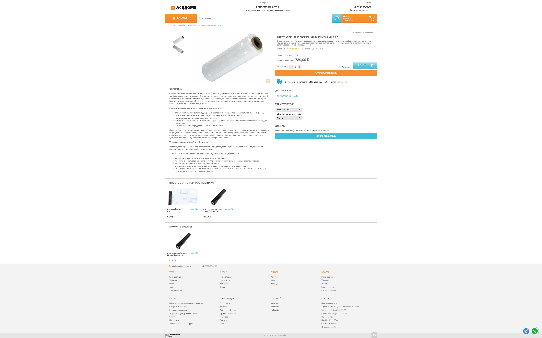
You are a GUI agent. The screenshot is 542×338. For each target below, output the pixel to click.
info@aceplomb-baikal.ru (181, 266)
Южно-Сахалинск (328, 290)
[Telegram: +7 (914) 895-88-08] (526, 331)
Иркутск (274, 277)
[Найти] (336, 18)
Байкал (274, 272)
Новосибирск (225, 277)
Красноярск (225, 280)
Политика (224, 317)
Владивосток (327, 277)
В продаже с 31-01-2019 (287, 96)
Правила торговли (228, 313)
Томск (222, 287)
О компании (251, 10)
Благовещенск (327, 287)
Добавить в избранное (364, 33)
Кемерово (224, 284)
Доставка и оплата (282, 10)
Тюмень (172, 287)
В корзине (347, 16)
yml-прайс (275, 310)
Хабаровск (325, 280)
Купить (362, 65)
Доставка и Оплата (228, 310)
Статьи (223, 324)
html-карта (275, 303)
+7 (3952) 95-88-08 (362, 7)
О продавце (225, 303)
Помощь (270, 10)
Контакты (261, 10)
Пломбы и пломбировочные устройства (186, 303)
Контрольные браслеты (179, 310)
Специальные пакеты (178, 307)
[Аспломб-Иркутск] (183, 10)
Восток (325, 272)
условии (344, 82)
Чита (273, 280)
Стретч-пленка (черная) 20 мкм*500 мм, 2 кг (212, 210)
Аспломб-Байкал (180, 25)
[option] (231, 57)
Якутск (324, 284)
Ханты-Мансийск (176, 290)
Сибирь (224, 272)
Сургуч (172, 317)
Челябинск (174, 280)
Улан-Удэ (274, 284)
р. (352, 21)
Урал (171, 272)
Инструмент (174, 320)
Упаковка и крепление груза (210, 25)
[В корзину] (372, 18)
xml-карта (275, 307)
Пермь (172, 284)
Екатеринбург (175, 277)
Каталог (193, 25)
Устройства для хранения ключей (183, 313)
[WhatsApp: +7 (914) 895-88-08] (535, 331)
